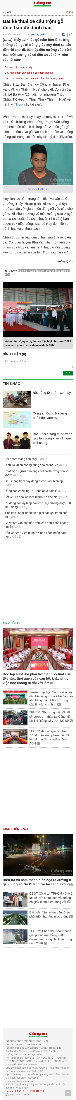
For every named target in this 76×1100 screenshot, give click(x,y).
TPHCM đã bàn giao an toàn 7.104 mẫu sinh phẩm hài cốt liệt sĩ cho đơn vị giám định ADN (49, 737)
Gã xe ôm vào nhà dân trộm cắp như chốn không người (34, 78)
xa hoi (32, 270)
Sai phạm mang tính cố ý (21, 459)
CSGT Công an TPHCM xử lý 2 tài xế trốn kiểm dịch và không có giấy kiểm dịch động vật (50, 897)
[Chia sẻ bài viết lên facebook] (63, 34)
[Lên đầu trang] (68, 1093)
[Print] (70, 34)
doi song (22, 270)
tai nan (40, 270)
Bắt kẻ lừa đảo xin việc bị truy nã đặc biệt (31, 497)
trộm (7, 274)
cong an (50, 270)
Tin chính (11, 623)
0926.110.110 (21, 1091)
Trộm (19, 104)
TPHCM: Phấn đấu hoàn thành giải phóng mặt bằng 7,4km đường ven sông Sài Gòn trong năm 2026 (50, 937)
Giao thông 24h (16, 829)
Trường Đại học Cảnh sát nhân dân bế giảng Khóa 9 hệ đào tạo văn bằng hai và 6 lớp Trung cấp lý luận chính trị (51, 698)
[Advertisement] (38, 582)
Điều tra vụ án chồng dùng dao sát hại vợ (31, 465)
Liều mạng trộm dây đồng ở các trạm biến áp (29, 72)
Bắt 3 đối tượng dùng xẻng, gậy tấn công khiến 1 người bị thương (53, 438)
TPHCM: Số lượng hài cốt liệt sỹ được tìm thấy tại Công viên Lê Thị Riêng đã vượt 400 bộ (50, 716)
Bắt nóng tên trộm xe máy (18, 67)
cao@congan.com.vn (23, 1081)
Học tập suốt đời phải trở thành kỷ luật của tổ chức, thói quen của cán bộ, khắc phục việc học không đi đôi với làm (37, 678)
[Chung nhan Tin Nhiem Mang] (22, 1094)
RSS (70, 12)
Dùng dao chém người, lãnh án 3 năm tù (31, 491)
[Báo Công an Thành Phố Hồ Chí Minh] (42, 3)
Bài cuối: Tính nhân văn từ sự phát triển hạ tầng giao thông (49, 914)
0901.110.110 (37, 1091)
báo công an (62, 270)
